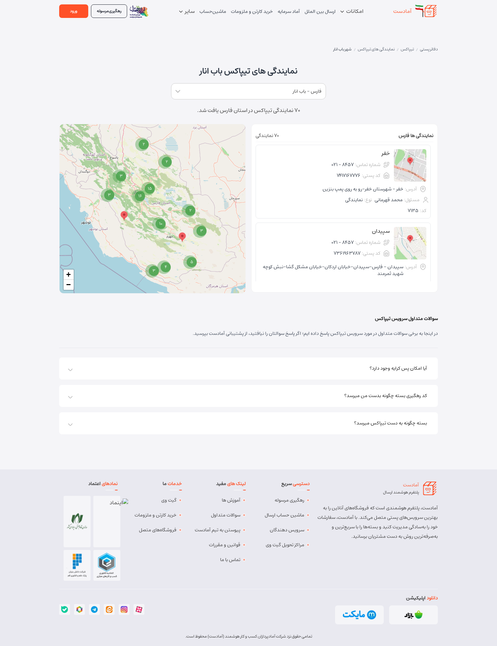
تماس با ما (230, 560)
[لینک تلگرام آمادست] (94, 609)
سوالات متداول (225, 515)
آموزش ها (231, 500)
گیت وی (168, 500)
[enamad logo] (107, 522)
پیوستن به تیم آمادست (217, 530)
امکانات (354, 11)
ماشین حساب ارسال (284, 515)
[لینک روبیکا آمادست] (79, 609)
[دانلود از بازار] (413, 614)
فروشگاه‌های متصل (157, 530)
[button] (152, 271)
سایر (189, 11)
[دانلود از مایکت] (359, 614)
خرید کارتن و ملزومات (155, 515)
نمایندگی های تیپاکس (376, 49)
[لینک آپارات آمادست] (139, 609)
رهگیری (109, 11)
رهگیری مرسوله (289, 500)
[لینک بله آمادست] (64, 609)
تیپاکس (407, 49)
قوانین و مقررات (224, 545)
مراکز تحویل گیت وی (285, 545)
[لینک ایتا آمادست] (109, 609)
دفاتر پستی (429, 49)
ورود (73, 11)
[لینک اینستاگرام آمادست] (124, 609)
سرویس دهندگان (287, 530)
